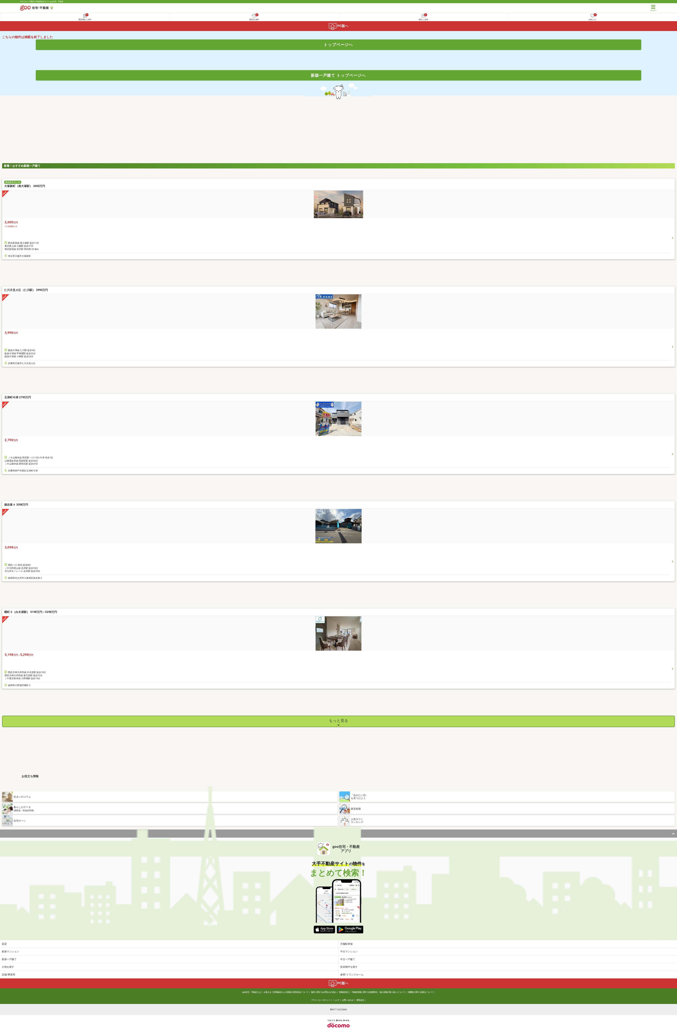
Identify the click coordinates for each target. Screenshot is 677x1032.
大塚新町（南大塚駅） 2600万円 (24, 186)
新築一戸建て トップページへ (338, 75)
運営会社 (360, 1000)
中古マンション (349, 951)
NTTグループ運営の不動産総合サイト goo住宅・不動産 (41, 1)
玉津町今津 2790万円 (17, 397)
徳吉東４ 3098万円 (16, 504)
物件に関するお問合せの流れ (323, 992)
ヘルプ (336, 1000)
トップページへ (338, 44)
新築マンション (10, 951)
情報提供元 (344, 992)
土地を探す (8, 966)
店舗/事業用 (8, 974)
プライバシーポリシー (320, 1000)
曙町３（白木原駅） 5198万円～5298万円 (30, 612)
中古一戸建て (347, 959)
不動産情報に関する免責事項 (364, 992)
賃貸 (4, 943)
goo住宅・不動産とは (251, 992)
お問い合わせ (347, 1000)
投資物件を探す (349, 966)
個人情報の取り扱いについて (392, 992)
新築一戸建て (9, 959)
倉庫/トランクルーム (352, 974)
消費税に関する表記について (420, 992)
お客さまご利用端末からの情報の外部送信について (286, 992)
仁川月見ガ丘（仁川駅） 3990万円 (26, 290)
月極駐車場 (346, 943)
